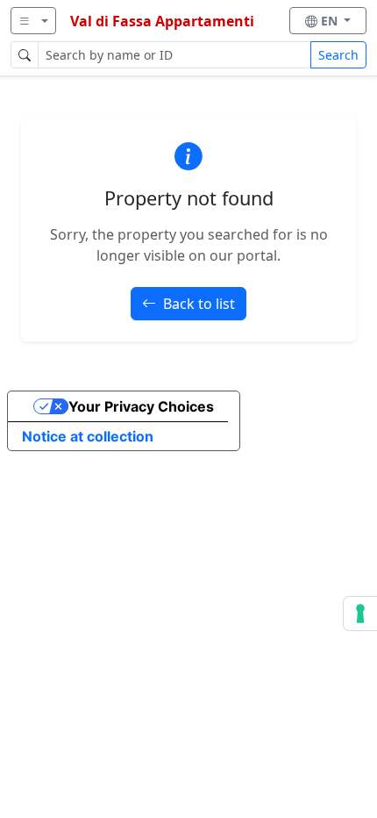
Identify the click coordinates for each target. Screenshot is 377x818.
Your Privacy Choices (141, 406)
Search (338, 55)
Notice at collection (87, 436)
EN (331, 20)
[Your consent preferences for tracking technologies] (360, 613)
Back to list (199, 303)
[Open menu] (33, 20)
